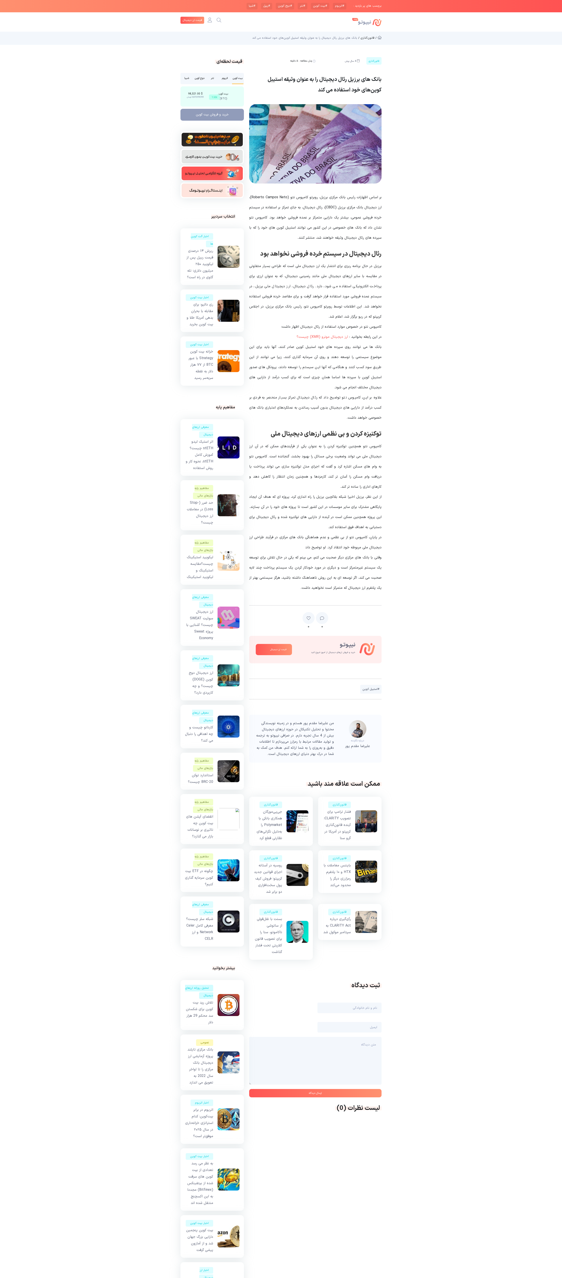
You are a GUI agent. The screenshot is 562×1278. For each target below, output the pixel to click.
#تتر (302, 6)
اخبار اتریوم (202, 1103)
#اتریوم (339, 6)
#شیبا (252, 6)
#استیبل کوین (370, 689)
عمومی (204, 1042)
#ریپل (266, 6)
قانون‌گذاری (339, 805)
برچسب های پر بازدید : (367, 6)
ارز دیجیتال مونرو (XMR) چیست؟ (322, 337)
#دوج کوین (285, 6)
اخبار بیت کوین (199, 297)
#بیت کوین (320, 6)
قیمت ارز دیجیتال (192, 20)
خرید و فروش (212, 114)
